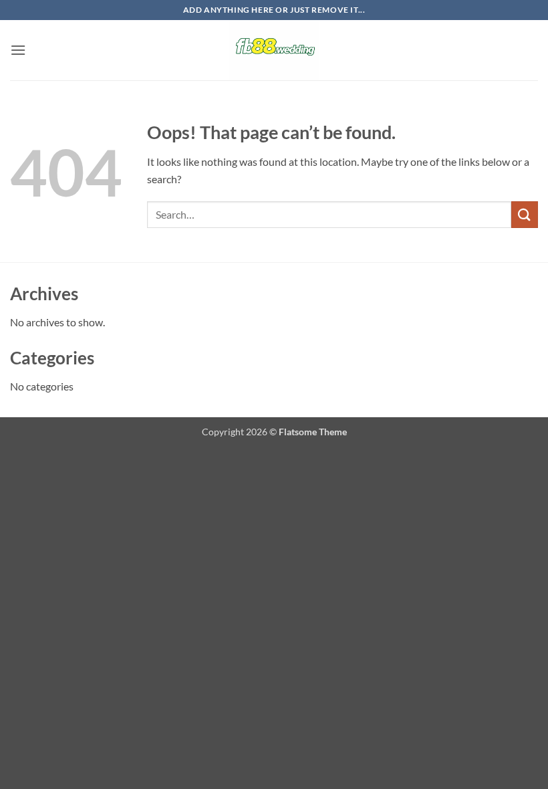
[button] (18, 49)
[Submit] (524, 214)
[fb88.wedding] (274, 50)
